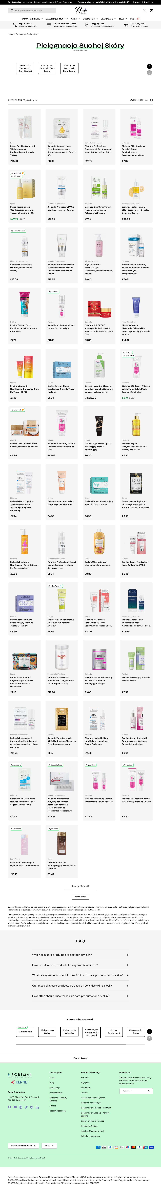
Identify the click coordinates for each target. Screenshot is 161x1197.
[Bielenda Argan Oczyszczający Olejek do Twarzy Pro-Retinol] (136, 422)
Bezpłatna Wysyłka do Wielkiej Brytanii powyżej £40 (103, 2)
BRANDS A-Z (107, 19)
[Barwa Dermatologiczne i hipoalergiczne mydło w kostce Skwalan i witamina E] (136, 480)
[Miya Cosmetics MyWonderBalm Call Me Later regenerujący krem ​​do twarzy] (136, 304)
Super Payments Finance (92, 1121)
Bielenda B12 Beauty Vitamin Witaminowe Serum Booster (99, 800)
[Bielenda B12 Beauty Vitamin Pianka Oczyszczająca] (62, 304)
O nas (52, 1077)
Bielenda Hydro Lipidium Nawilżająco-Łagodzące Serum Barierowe (96, 741)
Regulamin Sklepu (89, 1126)
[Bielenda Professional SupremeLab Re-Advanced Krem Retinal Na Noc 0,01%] (99, 125)
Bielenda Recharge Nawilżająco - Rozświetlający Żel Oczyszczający (24, 565)
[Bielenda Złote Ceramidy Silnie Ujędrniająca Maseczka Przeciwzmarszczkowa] (62, 717)
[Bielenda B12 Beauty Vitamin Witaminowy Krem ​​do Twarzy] (136, 777)
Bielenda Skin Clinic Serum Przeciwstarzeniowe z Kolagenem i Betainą (98, 210)
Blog (52, 1082)
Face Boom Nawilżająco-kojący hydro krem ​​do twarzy (24, 864)
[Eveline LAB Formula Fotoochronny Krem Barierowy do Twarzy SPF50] (99, 598)
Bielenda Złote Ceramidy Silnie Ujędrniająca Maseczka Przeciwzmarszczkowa (62, 741)
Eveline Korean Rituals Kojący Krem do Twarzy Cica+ (99, 503)
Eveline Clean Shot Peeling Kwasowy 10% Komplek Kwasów (61, 622)
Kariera (53, 1105)
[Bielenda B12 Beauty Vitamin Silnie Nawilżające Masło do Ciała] (62, 422)
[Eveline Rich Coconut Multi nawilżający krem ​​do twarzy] (24, 422)
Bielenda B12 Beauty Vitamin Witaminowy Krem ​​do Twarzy (136, 800)
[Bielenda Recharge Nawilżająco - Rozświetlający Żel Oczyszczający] (24, 541)
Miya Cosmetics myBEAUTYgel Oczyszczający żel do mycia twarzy (98, 269)
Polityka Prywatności (90, 1136)
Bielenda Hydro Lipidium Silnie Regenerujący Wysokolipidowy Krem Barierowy (22, 506)
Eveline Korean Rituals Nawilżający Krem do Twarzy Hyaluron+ (61, 389)
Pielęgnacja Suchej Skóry (27, 34)
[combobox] (32, 10)
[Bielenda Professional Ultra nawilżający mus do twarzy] (62, 186)
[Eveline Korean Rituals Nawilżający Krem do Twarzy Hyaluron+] (62, 365)
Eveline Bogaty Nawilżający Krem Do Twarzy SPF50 (135, 563)
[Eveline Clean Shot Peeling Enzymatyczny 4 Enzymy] (62, 480)
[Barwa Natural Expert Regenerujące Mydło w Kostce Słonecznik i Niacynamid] (24, 656)
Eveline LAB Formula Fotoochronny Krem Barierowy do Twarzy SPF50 (98, 622)
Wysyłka (85, 1082)
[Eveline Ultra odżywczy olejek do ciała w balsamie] (99, 541)
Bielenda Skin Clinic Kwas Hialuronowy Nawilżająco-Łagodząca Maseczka (23, 801)
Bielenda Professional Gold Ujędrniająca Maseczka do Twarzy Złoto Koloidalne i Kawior (61, 269)
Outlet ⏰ (134, 19)
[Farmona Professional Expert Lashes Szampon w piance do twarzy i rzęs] (62, 541)
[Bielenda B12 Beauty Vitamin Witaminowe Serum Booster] (99, 777)
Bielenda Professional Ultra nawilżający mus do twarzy (61, 208)
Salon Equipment (114, 1031)
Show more (80, 896)
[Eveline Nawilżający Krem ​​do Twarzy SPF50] (136, 656)
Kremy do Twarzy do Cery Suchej (69, 68)
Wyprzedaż (25, 1031)
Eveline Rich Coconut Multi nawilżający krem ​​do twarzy (24, 445)
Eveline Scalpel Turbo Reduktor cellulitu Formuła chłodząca (23, 328)
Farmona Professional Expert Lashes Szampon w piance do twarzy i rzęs (62, 565)
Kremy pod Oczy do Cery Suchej (47, 68)
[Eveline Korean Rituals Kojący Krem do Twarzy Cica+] (99, 480)
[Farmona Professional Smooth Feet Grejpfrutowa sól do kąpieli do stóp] (62, 656)
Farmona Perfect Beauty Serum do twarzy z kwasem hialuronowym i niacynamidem (135, 269)
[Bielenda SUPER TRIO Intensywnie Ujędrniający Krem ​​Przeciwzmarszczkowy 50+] (99, 304)
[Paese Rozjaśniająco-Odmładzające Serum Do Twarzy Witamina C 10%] (24, 186)
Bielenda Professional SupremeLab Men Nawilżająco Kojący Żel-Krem (136, 622)
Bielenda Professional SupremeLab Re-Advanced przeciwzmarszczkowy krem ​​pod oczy (24, 743)
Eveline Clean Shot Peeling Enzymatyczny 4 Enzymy (61, 503)
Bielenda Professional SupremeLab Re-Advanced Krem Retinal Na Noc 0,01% (98, 149)
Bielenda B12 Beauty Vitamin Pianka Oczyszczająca (61, 327)
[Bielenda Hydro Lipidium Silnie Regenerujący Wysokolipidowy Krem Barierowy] (24, 480)
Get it (61, 2)
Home (10, 34)
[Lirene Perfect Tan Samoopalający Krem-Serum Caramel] (62, 841)
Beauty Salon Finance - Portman (96, 1107)
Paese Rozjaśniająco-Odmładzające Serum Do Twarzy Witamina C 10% (22, 210)
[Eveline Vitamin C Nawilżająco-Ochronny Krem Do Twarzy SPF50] (24, 365)
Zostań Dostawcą (58, 1110)
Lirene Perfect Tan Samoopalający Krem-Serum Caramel (62, 865)
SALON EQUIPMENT (55, 19)
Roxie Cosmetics (20, 1158)
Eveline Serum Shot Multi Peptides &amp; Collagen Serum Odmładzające (134, 741)
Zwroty (84, 1092)
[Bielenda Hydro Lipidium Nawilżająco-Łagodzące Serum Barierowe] (99, 717)
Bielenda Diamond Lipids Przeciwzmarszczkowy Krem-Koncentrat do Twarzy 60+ (62, 151)
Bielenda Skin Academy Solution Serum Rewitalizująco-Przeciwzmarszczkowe (133, 151)
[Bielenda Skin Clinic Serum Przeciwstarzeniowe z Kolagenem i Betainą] (99, 186)
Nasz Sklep (55, 1087)
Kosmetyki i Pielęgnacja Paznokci (91, 1032)
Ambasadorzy (56, 1092)
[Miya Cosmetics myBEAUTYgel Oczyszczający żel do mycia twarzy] (99, 243)
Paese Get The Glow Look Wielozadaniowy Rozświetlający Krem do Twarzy (22, 151)
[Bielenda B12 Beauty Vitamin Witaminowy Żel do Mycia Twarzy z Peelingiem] (136, 365)
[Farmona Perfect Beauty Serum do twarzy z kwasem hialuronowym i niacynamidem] (136, 243)
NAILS (74, 19)
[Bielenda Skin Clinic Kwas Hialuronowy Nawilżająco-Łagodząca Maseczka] (24, 777)
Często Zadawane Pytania (93, 1097)
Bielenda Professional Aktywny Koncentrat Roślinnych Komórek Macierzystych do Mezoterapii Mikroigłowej (60, 804)
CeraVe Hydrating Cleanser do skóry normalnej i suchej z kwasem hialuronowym (99, 389)
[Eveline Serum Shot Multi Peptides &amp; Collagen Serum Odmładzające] (136, 717)
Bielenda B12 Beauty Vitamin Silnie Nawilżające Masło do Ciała (61, 446)
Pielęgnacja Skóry (47, 1031)
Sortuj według (15, 99)
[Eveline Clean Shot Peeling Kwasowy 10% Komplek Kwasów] (62, 598)
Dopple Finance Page (91, 1102)
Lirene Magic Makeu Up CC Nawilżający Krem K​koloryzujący (98, 446)
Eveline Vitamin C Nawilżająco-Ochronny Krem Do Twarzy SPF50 (24, 389)
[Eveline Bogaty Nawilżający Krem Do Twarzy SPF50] (136, 541)
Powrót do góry (80, 1058)
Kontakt (84, 1077)
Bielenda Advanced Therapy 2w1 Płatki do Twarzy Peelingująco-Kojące (98, 680)
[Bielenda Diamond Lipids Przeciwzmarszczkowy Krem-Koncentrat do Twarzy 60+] (62, 125)
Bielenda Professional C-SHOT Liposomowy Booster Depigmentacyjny (135, 210)
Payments (85, 1087)
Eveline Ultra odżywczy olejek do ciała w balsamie (97, 563)
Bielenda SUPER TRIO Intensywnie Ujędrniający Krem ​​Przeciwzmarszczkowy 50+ (99, 330)
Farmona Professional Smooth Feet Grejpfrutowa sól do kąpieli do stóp (61, 680)
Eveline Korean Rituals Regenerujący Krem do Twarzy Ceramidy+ (21, 622)
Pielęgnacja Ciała (135, 1031)
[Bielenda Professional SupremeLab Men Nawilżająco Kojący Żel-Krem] (136, 598)
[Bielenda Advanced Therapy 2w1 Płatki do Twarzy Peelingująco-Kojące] (99, 656)
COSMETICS (89, 19)
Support (137, 2)
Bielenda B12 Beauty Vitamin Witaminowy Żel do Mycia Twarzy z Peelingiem (136, 389)
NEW (121, 19)
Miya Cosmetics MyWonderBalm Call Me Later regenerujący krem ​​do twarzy (136, 330)
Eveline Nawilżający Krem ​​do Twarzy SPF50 (136, 679)
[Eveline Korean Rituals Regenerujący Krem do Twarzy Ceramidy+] (24, 598)
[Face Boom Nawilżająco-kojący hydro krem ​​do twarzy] (24, 841)
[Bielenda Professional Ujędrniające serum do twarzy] (24, 243)
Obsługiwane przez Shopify (36, 1158)
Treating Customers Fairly (93, 1131)
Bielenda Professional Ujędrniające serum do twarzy (21, 267)
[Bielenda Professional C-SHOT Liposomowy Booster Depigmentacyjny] (136, 186)
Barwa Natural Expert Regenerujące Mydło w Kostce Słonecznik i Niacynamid (21, 682)
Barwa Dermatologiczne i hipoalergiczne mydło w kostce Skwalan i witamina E (135, 504)
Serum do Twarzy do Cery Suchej (25, 68)
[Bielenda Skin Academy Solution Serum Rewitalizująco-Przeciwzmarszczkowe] (136, 125)
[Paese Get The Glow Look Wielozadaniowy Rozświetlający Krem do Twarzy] (24, 125)
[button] (151, 10)
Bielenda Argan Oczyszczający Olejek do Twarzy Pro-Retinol (134, 446)
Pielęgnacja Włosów (69, 1031)
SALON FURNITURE (31, 19)
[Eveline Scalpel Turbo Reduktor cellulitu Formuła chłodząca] (24, 304)
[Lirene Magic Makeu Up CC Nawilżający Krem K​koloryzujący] (99, 422)
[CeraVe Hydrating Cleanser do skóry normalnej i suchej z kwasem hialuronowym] (99, 365)
